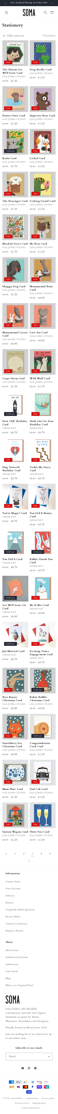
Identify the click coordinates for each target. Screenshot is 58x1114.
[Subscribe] (48, 1056)
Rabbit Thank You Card (41, 561)
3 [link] (32, 853)
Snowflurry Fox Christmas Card (12, 745)
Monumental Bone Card (41, 288)
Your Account (13, 888)
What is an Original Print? (20, 985)
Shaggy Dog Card (13, 286)
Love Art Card (39, 332)
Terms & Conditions (16, 923)
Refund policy (32, 1098)
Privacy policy (48, 1098)
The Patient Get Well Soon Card (12, 71)
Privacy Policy (13, 916)
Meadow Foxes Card (15, 243)
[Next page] (29, 860)
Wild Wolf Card (40, 378)
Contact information (31, 1108)
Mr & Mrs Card (39, 605)
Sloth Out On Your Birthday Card (42, 423)
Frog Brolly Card (41, 69)
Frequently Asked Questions (20, 909)
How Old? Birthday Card (14, 423)
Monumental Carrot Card (14, 334)
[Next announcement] (52, 3)
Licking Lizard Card (42, 201)
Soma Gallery (17, 1098)
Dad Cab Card (38, 789)
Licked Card (37, 158)
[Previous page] (6, 853)
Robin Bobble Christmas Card (39, 699)
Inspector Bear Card (42, 115)
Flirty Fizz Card (40, 831)
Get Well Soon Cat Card (14, 607)
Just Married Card (13, 651)
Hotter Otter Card (13, 115)
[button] (6, 12)
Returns (10, 902)
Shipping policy (39, 1103)
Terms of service (22, 1103)
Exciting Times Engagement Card (41, 653)
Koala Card (9, 158)
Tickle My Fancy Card (40, 469)
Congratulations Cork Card (40, 745)
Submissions (12, 964)
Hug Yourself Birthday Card (11, 469)
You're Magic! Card (14, 513)
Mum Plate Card (12, 789)
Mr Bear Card (38, 243)
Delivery (10, 895)
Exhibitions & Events (17, 957)
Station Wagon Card (15, 831)
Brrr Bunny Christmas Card (12, 699)
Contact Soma (13, 881)
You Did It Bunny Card (41, 515)
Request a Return (14, 930)
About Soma (12, 950)
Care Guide (12, 971)
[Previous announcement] (5, 3)
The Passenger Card (15, 201)
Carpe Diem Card (13, 378)
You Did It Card (12, 559)
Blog (8, 978)
